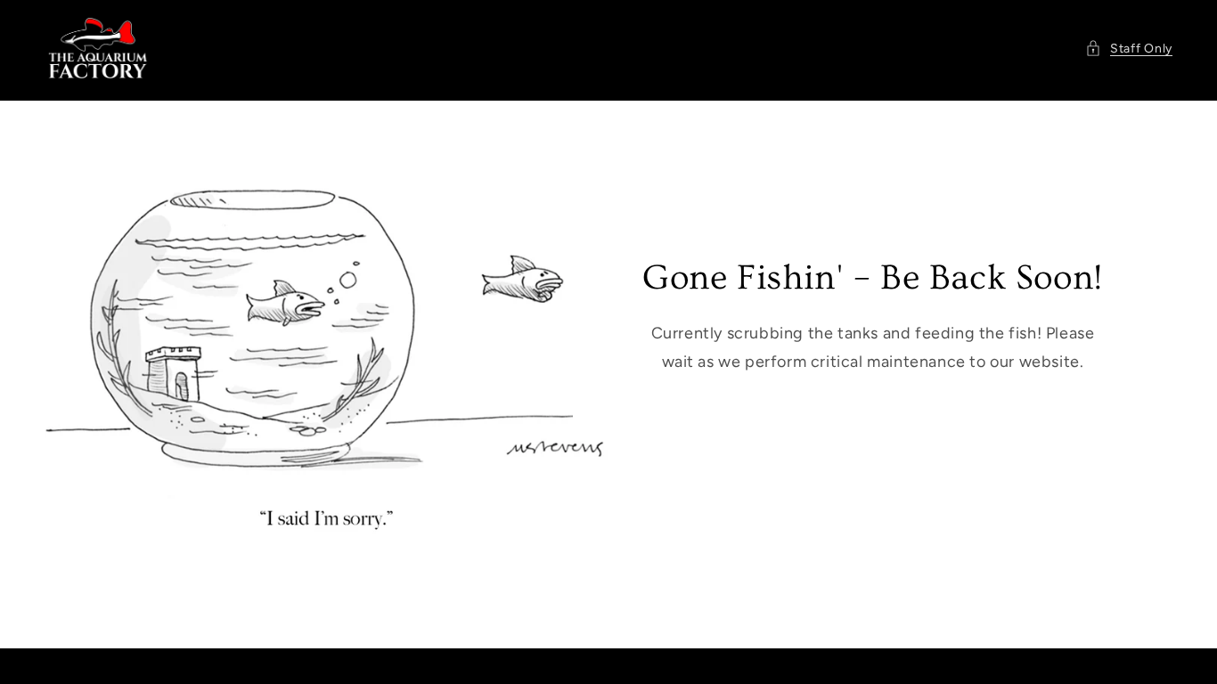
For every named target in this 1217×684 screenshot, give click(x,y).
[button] (1128, 48)
